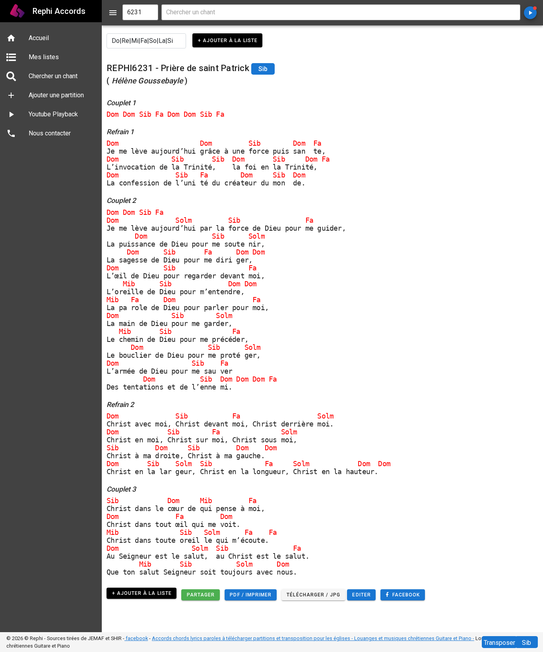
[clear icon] (148, 12)
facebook (136, 638)
